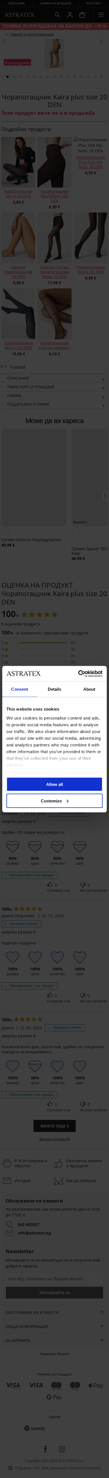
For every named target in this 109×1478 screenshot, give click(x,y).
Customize (51, 800)
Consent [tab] (19, 689)
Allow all (54, 784)
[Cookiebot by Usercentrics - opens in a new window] (78, 673)
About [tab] (89, 689)
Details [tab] (54, 689)
